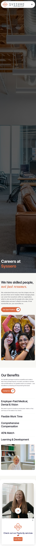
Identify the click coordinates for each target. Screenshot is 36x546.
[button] (32, 4)
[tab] (18, 405)
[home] (6, 4)
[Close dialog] (32, 520)
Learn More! (18, 539)
